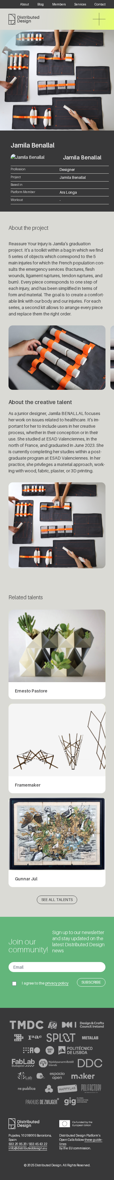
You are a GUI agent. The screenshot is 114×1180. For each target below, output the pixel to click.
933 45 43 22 (38, 1144)
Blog (40, 4)
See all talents (57, 899)
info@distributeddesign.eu (28, 1148)
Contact (100, 4)
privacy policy (56, 983)
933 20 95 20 (18, 1144)
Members (59, 4)
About (24, 4)
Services (80, 4)
